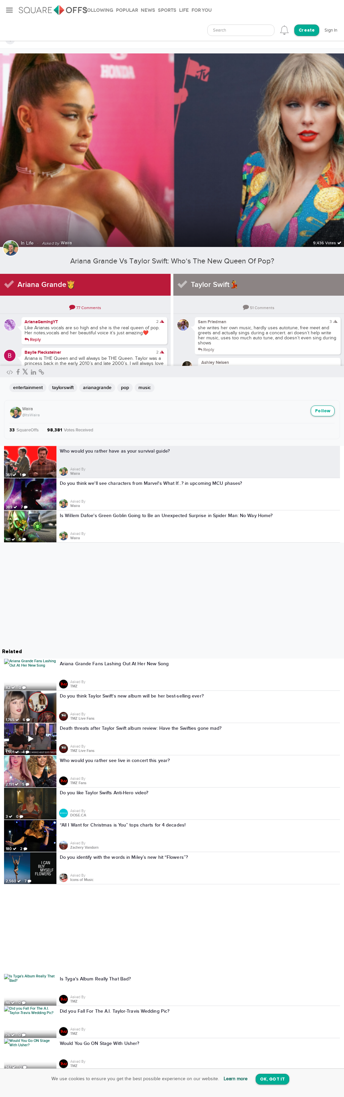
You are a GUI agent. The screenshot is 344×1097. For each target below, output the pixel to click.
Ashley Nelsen (215, 362)
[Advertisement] (172, 929)
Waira (27, 409)
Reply (35, 339)
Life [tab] (184, 10)
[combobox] (240, 30)
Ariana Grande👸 (46, 284)
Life (30, 243)
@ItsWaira (31, 415)
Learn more (236, 1079)
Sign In (331, 30)
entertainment (28, 387)
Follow (322, 411)
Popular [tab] (127, 10)
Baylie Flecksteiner (43, 352)
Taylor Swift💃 (215, 284)
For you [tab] (201, 10)
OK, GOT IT (272, 1079)
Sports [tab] (167, 10)
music (144, 387)
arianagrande (97, 387)
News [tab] (148, 10)
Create (307, 30)
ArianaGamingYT (41, 322)
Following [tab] (98, 10)
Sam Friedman (212, 322)
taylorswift (63, 387)
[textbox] (241, 30)
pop (125, 387)
